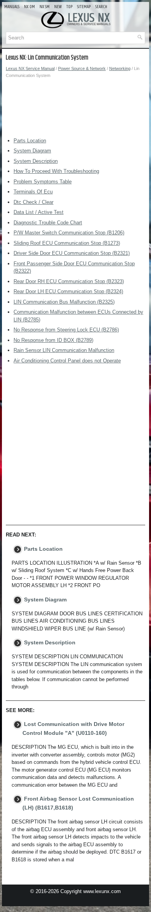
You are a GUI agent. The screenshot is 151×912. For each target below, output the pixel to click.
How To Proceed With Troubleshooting (56, 171)
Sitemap (84, 6)
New (58, 6)
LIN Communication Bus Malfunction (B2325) (64, 302)
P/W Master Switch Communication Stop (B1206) (69, 233)
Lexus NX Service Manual (30, 68)
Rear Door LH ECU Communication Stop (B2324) (68, 291)
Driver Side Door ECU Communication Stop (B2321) (72, 253)
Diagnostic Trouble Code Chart (48, 222)
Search (101, 6)
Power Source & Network (82, 68)
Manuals (11, 6)
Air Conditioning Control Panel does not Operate (67, 361)
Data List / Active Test (38, 212)
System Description (36, 161)
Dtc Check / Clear (33, 202)
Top (69, 6)
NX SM (44, 6)
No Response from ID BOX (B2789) (53, 340)
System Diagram (32, 151)
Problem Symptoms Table (43, 181)
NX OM (29, 6)
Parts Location (30, 140)
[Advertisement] (75, 110)
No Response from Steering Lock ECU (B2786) (66, 330)
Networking (119, 68)
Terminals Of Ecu (33, 192)
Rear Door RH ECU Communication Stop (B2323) (69, 281)
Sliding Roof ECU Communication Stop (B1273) (67, 243)
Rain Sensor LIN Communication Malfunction (64, 350)
